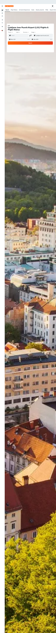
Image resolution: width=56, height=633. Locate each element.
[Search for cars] (2, 16)
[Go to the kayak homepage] (9, 6)
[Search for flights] (2, 10)
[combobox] (26, 32)
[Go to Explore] (2, 19)
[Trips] (2, 26)
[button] (2, 6)
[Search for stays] (2, 13)
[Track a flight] (2, 22)
